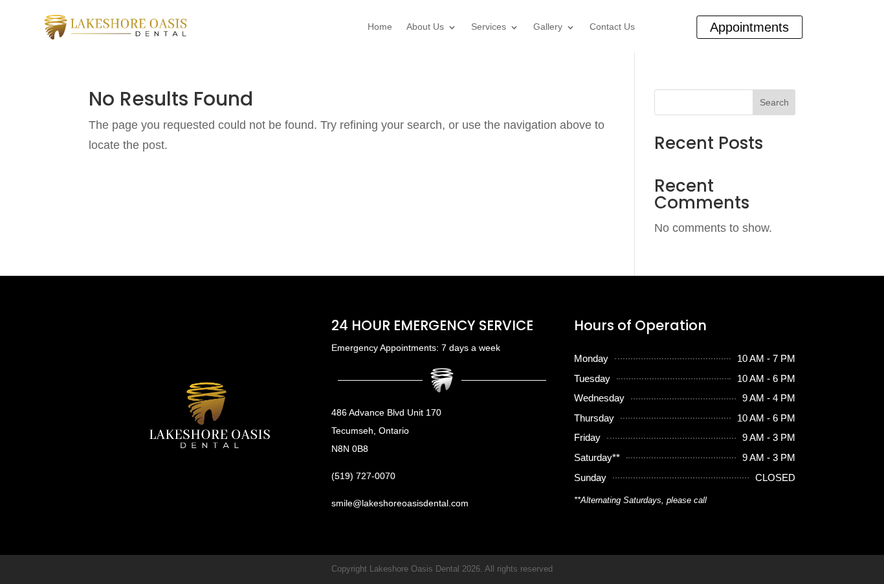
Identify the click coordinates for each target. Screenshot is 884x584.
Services (488, 27)
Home (380, 27)
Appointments (749, 27)
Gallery (547, 27)
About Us (425, 27)
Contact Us (612, 27)
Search (774, 102)
